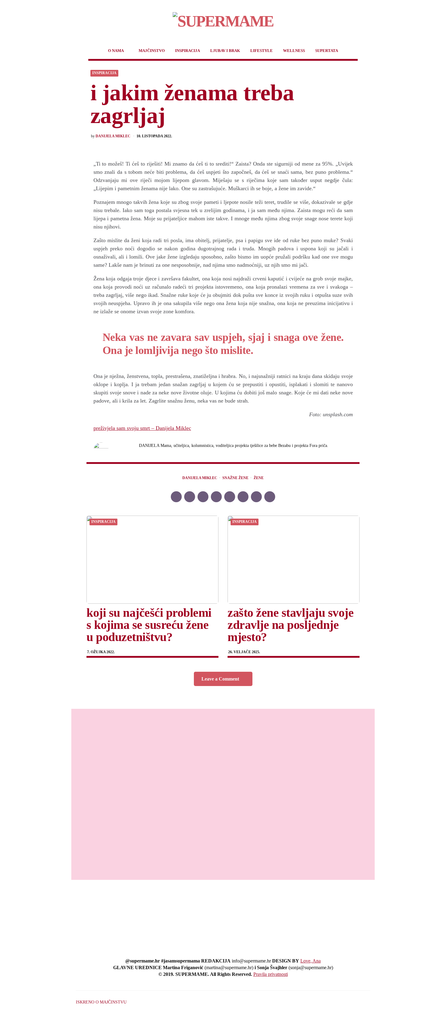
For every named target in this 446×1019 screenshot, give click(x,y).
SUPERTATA (326, 50)
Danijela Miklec (113, 136)
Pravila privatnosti (270, 974)
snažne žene (235, 478)
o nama (116, 50)
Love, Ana (310, 960)
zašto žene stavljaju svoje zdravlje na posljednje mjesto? (290, 625)
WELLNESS (294, 50)
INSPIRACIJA (187, 50)
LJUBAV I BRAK (225, 50)
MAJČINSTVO (152, 50)
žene (259, 478)
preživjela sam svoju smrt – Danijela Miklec (142, 428)
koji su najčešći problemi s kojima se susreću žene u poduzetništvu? (148, 625)
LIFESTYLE (261, 50)
